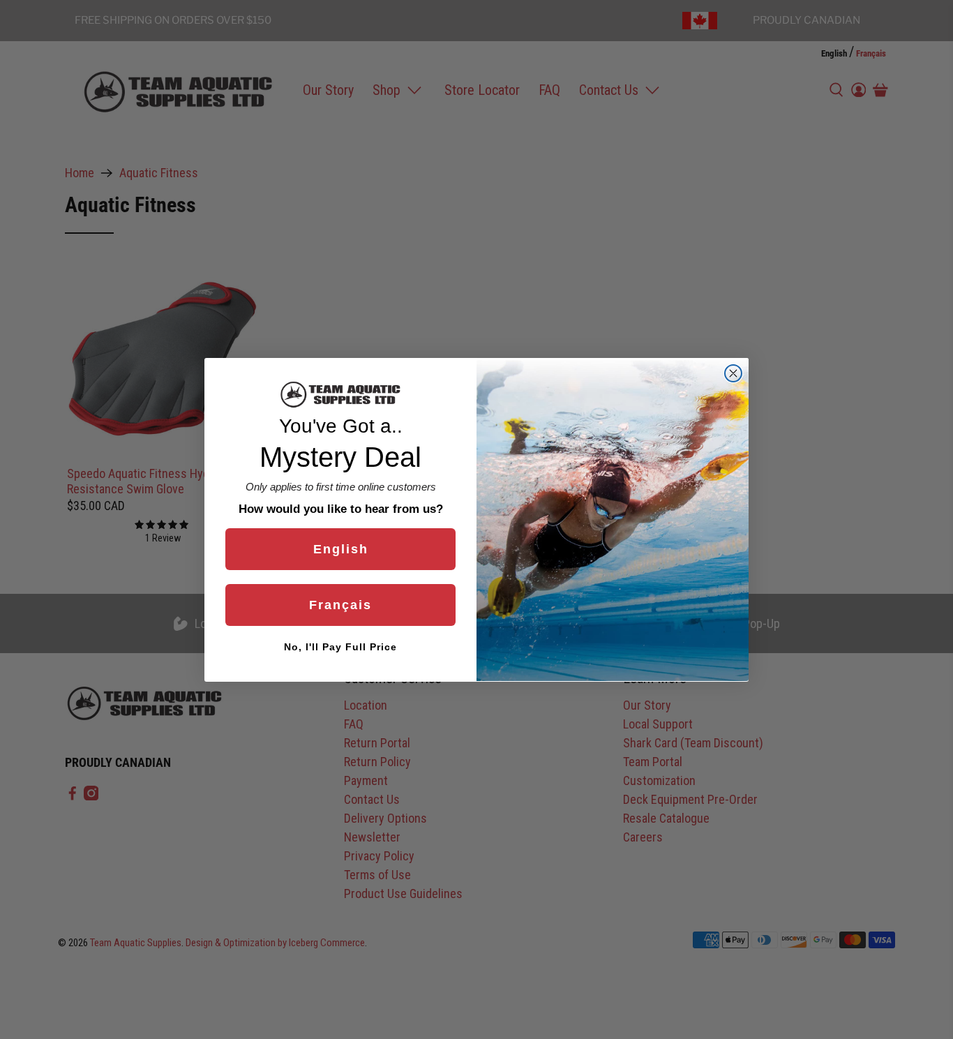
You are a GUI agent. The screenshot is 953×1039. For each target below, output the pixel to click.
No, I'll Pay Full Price (340, 646)
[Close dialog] (733, 373)
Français (340, 604)
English (340, 548)
